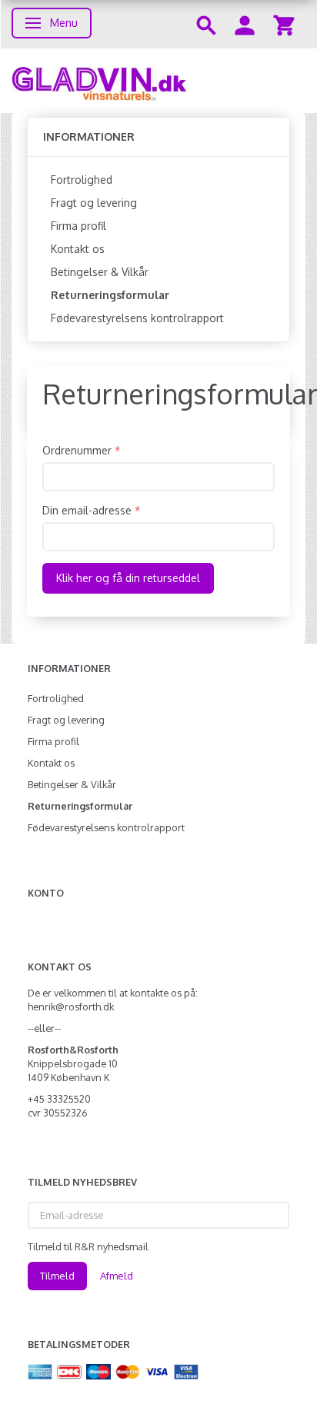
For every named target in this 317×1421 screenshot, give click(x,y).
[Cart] (283, 24)
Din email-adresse (87, 510)
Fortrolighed (81, 179)
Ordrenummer (77, 450)
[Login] (244, 24)
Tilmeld (57, 1276)
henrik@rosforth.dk (71, 1006)
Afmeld (116, 1276)
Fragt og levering (94, 202)
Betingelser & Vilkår (99, 271)
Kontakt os (78, 248)
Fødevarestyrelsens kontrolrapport (137, 317)
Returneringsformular (110, 294)
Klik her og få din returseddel (128, 577)
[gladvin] (158, 80)
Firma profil (78, 225)
